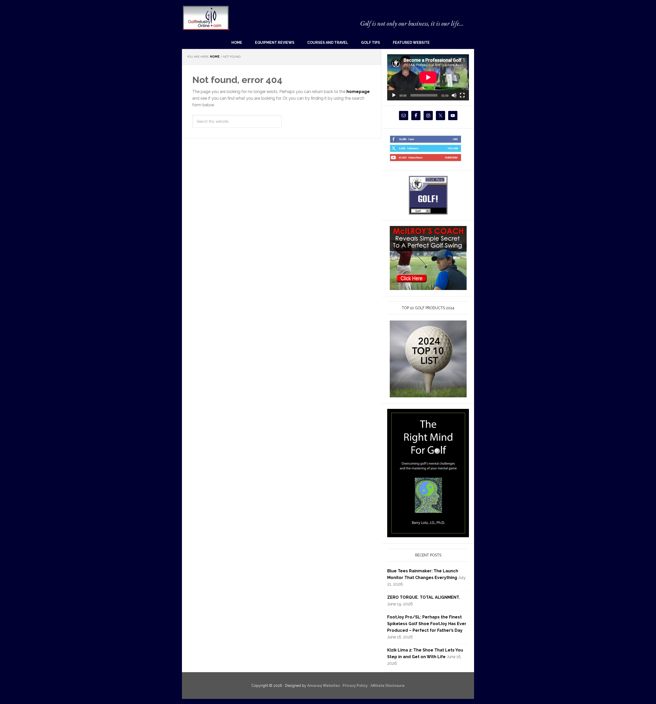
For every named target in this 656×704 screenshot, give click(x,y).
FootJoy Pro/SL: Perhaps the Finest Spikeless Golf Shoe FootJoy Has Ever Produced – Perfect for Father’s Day (426, 624)
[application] (428, 77)
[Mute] (454, 95)
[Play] (393, 95)
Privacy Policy (355, 686)
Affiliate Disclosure (388, 686)
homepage (358, 91)
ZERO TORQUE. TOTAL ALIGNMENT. (423, 597)
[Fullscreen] (462, 95)
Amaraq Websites (323, 686)
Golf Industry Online (206, 17)
